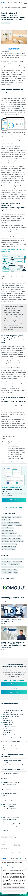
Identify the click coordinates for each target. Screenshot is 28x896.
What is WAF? (6, 828)
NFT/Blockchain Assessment (9, 726)
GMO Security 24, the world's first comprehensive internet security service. (13, 865)
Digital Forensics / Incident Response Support (13, 745)
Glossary (3, 813)
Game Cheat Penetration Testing (9, 544)
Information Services (6, 572)
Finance (12, 559)
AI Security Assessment (7, 525)
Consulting (4, 564)
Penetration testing (5, 23)
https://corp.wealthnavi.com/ (15, 461)
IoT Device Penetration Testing (9, 546)
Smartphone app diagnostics (16, 541)
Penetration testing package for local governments (14, 737)
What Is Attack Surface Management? (11, 826)
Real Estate (11, 567)
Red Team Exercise (6, 519)
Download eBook (14, 499)
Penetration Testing (16, 7)
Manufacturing (5, 559)
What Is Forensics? (7, 821)
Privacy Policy (4, 841)
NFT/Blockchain (18, 525)
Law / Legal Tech (19, 559)
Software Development (14, 564)
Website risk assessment (16, 867)
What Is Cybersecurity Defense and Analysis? (13, 823)
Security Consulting (6, 517)
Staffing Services (19, 567)
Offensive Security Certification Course (12, 760)
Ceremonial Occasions (7, 569)
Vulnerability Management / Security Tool (12, 769)
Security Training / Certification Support (11, 522)
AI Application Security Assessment (11, 782)
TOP (2, 7)
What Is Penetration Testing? (9, 819)
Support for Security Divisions (10, 804)
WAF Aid (19, 536)
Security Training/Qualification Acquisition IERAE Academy (12, 755)
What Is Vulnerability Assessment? (11, 817)
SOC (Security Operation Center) (9, 533)
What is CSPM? (6, 830)
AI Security (4, 778)
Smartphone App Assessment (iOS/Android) (13, 710)
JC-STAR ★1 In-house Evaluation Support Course (14, 764)
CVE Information (5, 848)
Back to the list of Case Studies (14, 507)
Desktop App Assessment (9, 732)
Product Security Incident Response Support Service (13, 748)
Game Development (17, 561)
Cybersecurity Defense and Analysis (11, 789)
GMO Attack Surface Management (11, 773)
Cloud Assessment (16, 517)
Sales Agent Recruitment (17, 845)
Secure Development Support (8, 549)
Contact (3, 844)
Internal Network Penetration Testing (11, 716)
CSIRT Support (5, 541)
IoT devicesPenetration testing (7, 719)
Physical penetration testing (9, 734)
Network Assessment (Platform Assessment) (13, 714)
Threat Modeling (16, 538)
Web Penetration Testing (7, 530)
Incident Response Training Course (11, 762)
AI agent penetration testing (9, 784)
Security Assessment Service (9, 703)
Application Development (7, 527)
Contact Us (14, 684)
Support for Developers (8, 806)
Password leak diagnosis (5, 867)
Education (15, 572)
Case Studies (7, 7)
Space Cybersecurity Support (9, 808)
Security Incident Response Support (11, 741)
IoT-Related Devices (6, 561)
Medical (15, 569)
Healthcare (4, 567)
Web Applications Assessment (9, 536)
